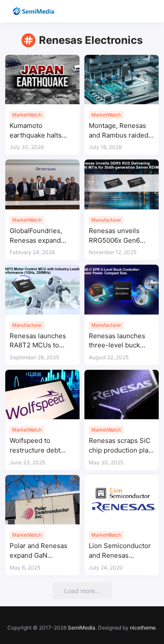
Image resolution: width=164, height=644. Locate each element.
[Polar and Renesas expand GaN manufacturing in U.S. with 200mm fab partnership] (42, 499)
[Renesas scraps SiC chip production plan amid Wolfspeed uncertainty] (121, 394)
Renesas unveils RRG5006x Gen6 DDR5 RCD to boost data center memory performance (120, 235)
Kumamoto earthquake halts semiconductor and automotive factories (41, 130)
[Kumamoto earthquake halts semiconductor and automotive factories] (42, 79)
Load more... (82, 590)
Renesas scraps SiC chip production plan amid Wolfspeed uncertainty (120, 445)
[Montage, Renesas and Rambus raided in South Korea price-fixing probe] (121, 79)
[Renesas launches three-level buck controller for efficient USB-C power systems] (121, 289)
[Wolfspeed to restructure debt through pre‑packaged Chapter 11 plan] (42, 394)
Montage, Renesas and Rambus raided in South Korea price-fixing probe (118, 130)
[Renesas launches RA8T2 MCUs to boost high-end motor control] (42, 289)
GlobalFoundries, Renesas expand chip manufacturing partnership (39, 235)
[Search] (132, 11)
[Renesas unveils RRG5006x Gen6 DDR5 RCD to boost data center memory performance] (121, 184)
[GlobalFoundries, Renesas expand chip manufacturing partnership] (42, 184)
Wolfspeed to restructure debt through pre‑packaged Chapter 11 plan (35, 445)
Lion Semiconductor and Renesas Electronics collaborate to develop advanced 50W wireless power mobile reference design (120, 550)
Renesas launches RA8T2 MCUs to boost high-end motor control (38, 341)
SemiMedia (81, 627)
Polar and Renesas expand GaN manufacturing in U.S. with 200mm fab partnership (41, 550)
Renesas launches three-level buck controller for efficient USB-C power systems (117, 341)
